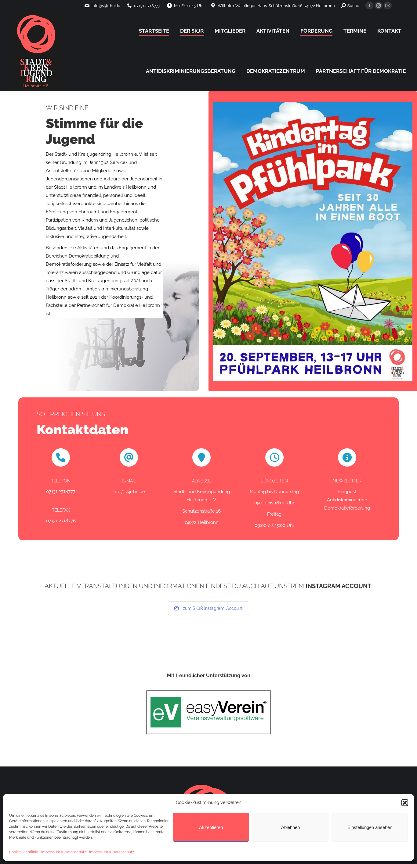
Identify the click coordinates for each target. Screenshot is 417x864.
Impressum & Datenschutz (63, 852)
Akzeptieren (211, 827)
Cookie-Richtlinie (23, 852)
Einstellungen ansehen (369, 827)
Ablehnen (290, 827)
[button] (405, 803)
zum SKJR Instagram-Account (213, 608)
